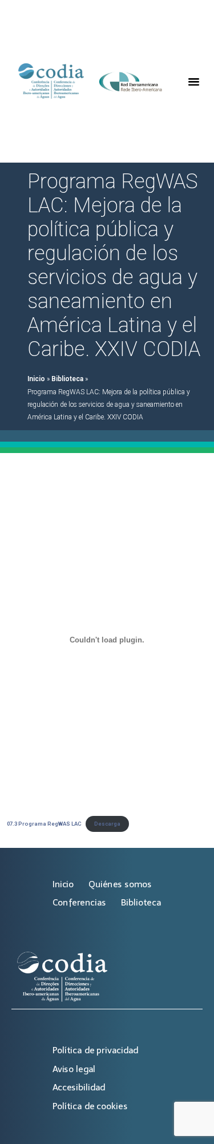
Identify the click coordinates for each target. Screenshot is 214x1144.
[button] (193, 81)
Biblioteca (67, 379)
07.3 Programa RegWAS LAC (44, 823)
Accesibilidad (79, 1087)
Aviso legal (74, 1069)
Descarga (107, 823)
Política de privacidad (96, 1050)
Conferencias (79, 902)
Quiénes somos (120, 884)
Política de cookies (90, 1106)
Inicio (36, 379)
